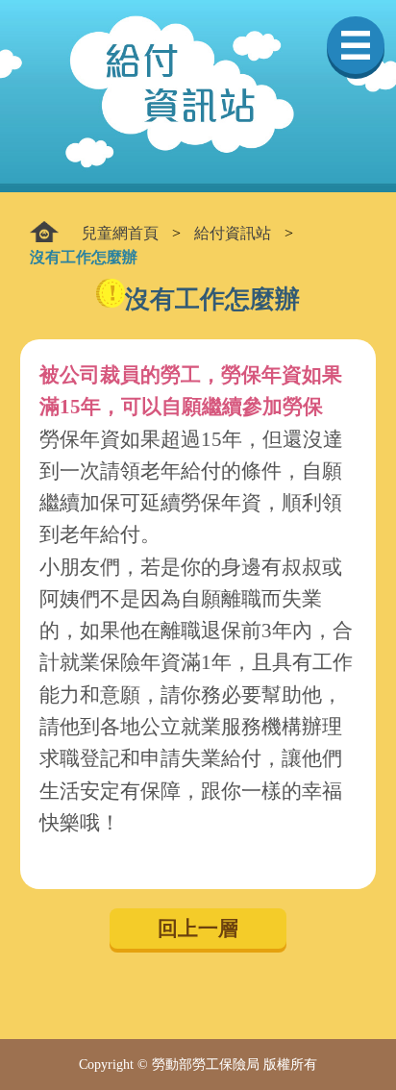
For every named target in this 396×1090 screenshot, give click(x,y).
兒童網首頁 (120, 233)
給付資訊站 (232, 233)
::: (44, 231)
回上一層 (198, 928)
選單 (355, 45)
